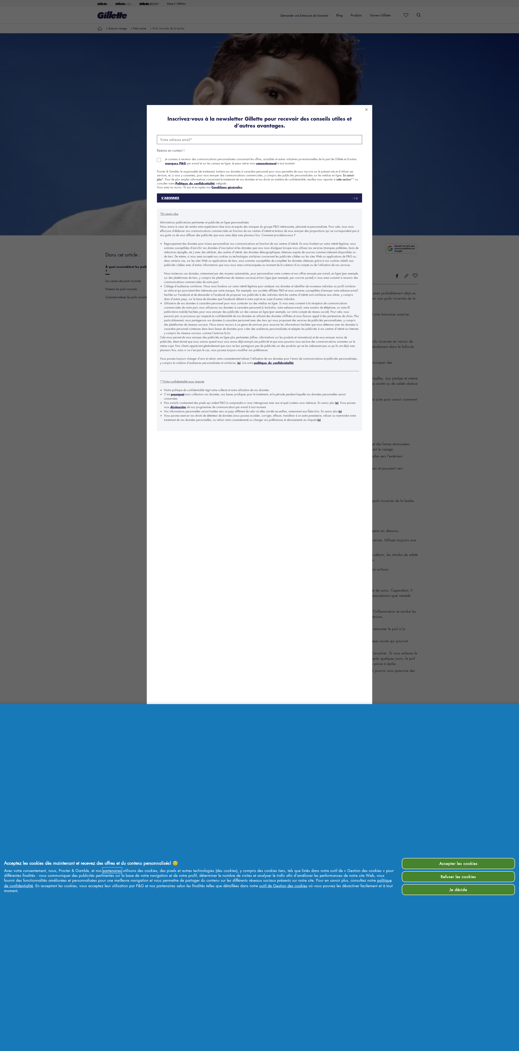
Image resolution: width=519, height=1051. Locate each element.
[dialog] (259, 525)
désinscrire (178, 407)
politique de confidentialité (274, 363)
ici (238, 363)
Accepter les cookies (458, 863)
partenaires (112, 870)
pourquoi (177, 394)
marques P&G (175, 163)
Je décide (458, 889)
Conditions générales (226, 187)
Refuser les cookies (458, 876)
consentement (266, 163)
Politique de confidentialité (195, 183)
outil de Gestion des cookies (283, 885)
